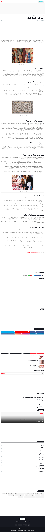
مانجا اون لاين (41, 404)
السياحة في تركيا (22, 457)
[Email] (26, 275)
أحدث (42, 305)
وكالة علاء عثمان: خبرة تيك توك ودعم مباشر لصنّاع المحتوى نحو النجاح (33, 397)
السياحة (22, 456)
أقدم (2, 305)
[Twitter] (34, 275)
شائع (36, 353)
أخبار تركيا (22, 445)
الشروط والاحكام (13, 530)
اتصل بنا (25, 530)
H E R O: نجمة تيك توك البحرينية (38, 407)
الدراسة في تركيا (22, 454)
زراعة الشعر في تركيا (22, 465)
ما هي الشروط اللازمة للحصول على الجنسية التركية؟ (31, 355)
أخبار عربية (22, 447)
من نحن (29, 530)
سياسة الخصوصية (20, 530)
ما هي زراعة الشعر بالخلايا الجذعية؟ (33, 360)
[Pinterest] (31, 275)
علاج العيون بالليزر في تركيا (22, 466)
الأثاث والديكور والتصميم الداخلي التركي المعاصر (33, 252)
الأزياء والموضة (22, 450)
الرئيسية (32, 530)
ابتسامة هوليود (22, 444)
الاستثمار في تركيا (22, 451)
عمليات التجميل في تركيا (22, 468)
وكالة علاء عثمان (40, 400)
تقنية (22, 462)
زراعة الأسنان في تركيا (22, 463)
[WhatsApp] (29, 275)
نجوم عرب (22, 469)
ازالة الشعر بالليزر (22, 448)
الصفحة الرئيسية (41, 15)
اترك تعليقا (8, 353)
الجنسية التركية (22, 453)
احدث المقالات (22, 353)
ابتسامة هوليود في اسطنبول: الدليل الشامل (32, 365)
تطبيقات (22, 460)
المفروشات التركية (35, 15)
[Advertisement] (22, 8)
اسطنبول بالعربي (20, 528)
